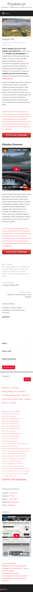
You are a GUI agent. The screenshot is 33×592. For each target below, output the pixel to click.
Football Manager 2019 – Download (13, 391)
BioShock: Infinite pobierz (21, 456)
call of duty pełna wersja (15, 468)
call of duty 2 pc (6, 461)
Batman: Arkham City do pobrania (9, 441)
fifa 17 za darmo (12, 475)
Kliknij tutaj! (8, 129)
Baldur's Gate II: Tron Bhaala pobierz (10, 438)
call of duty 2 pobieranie (7, 463)
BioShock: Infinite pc (6, 453)
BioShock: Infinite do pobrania (8, 451)
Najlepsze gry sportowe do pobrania (14, 566)
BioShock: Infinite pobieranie (8, 456)
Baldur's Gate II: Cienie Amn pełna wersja (11, 418)
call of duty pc (5, 468)
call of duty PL (24, 468)
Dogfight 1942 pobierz (8, 273)
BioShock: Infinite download (22, 451)
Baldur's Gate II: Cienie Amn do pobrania (11, 411)
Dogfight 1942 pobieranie (18, 271)
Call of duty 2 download (20, 458)
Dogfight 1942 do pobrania (13, 267)
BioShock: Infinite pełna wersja (18, 453)
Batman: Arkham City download (9, 443)
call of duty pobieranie (7, 470)
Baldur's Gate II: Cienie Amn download (10, 413)
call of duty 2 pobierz (18, 463)
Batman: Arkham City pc (22, 443)
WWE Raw (15, 502)
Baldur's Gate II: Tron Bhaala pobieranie (11, 436)
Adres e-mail (7, 351)
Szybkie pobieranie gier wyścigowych (14, 578)
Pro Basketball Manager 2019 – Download (15, 395)
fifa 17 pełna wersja (16, 473)
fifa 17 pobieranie (25, 473)
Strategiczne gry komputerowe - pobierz (15, 568)
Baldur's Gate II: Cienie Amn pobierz (10, 423)
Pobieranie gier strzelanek (10, 573)
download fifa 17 (26, 470)
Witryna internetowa (9, 359)
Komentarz (6, 317)
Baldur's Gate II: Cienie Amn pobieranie (10, 421)
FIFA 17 (12, 496)
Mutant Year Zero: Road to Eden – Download (16, 399)
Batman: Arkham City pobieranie (9, 448)
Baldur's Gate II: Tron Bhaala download (10, 428)
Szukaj (27, 379)
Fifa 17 (3, 473)
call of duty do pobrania (7, 465)
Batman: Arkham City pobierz (23, 448)
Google (23, 63)
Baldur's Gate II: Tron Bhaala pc (9, 431)
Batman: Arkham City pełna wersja (9, 446)
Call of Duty (13, 493)
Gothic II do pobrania (14, 479)
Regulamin (5, 581)
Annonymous (6, 45)
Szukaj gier (5, 376)
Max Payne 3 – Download (10, 388)
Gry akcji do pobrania (9, 563)
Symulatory (9, 264)
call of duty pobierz (17, 470)
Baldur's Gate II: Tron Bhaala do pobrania (11, 426)
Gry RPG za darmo (8, 571)
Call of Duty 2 (13, 499)
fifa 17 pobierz (5, 475)
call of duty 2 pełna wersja (16, 461)
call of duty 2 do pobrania (8, 458)
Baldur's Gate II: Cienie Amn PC (9, 416)
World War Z (12, 505)
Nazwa (4, 343)
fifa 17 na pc (8, 473)
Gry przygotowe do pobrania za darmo (15, 576)
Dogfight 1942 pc (14, 269)
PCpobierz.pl (16, 4)
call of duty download (19, 465)
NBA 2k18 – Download (9, 403)
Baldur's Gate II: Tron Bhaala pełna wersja (11, 433)
